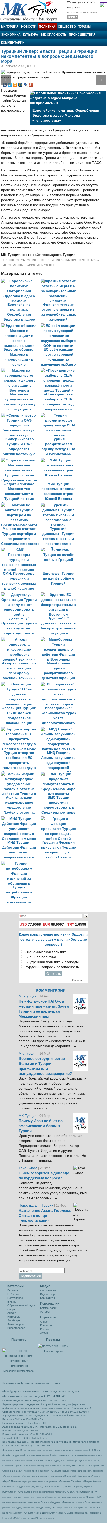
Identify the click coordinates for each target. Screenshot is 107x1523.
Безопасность (53, 34)
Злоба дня (13, 1320)
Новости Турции (48, 260)
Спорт (11, 1309)
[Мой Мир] (20, 84)
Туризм (84, 26)
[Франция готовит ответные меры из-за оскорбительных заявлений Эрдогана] (60, 281)
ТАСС (95, 260)
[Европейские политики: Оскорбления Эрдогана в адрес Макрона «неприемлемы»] (21, 281)
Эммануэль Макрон (40, 265)
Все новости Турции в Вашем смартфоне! (31, 1383)
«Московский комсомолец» (21, 1396)
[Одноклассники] (15, 84)
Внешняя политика (40, 957)
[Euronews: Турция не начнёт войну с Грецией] (60, 550)
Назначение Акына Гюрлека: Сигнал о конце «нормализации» (45, 1215)
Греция (14, 260)
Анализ (11, 1312)
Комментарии (13, 42)
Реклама (45, 1329)
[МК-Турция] (31, 10)
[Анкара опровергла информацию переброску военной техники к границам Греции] (21, 639)
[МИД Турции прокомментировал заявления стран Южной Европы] (60, 460)
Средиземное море (75, 260)
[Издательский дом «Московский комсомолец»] (19, 1355)
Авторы (45, 1311)
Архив (44, 1332)
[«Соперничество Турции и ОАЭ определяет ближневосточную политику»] (21, 415)
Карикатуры (47, 1297)
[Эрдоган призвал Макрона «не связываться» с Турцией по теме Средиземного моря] (21, 460)
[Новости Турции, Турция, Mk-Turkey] (53, 1346)
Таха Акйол (28, 1168)
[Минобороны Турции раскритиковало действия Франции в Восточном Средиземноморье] (60, 639)
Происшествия (82, 34)
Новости (28, 26)
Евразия (12, 1290)
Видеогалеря (48, 1294)
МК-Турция (10, 26)
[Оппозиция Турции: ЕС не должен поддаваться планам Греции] (21, 684)
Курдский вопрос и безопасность (52, 967)
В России (13, 1294)
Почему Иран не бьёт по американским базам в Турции (41, 1126)
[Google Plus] (31, 84)
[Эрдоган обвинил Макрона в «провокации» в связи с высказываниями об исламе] (21, 326)
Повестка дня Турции (36, 1205)
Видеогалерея (16, 1327)
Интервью (13, 1316)
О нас (44, 1321)
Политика (47, 26)
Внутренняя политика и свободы (52, 962)
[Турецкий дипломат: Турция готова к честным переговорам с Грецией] (60, 505)
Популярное (15, 1297)
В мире (11, 1301)
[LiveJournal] (25, 84)
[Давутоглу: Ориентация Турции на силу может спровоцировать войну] (21, 595)
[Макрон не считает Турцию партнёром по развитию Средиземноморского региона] (21, 505)
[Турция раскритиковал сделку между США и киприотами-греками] (60, 415)
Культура (30, 34)
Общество (67, 26)
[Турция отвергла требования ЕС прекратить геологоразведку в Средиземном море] (21, 729)
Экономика (11, 34)
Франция (19, 265)
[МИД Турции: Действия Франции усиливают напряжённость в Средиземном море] (21, 819)
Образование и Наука (21, 1305)
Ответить (53, 973)
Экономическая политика (46, 952)
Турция (6, 265)
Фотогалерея (15, 1324)
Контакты (46, 1325)
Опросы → (79, 980)
